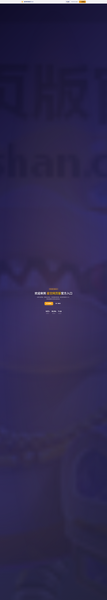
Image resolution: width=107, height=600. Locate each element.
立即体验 (83, 1)
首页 (68, 1)
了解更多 (59, 303)
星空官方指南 (75, 1)
